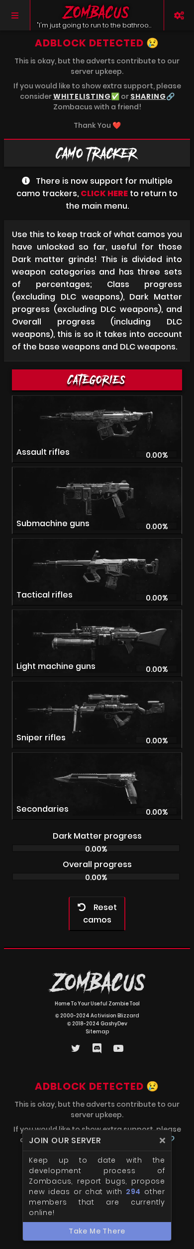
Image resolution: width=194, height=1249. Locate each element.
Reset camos (100, 914)
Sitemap (97, 1031)
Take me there (97, 1231)
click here (104, 193)
